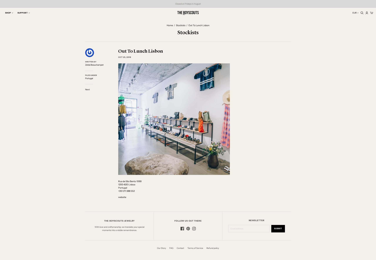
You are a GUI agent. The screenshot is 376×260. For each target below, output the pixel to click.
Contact (180, 248)
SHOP (8, 13)
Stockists (180, 25)
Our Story (161, 248)
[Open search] (362, 12)
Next (87, 89)
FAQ (171, 248)
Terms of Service (195, 248)
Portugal (89, 78)
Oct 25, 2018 (124, 57)
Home (170, 25)
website (122, 197)
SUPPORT (22, 13)
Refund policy (213, 248)
